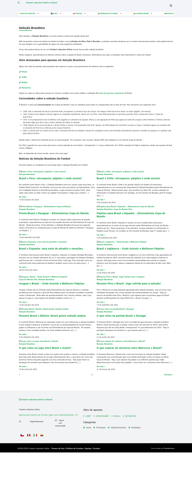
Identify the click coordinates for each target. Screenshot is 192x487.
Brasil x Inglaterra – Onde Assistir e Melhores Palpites (130, 248)
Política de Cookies (74, 448)
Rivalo (117, 416)
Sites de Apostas (27, 13)
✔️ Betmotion (25, 88)
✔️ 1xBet (23, 77)
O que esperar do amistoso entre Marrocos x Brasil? (129, 347)
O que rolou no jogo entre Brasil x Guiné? (45, 347)
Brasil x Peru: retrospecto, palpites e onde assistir (50, 178)
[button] (171, 5)
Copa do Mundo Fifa (123, 209)
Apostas (78, 13)
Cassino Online (142, 13)
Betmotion (130, 416)
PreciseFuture (169, 448)
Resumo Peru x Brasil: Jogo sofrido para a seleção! (129, 283)
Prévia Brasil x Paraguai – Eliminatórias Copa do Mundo (54, 213)
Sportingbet (102, 416)
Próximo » (168, 375)
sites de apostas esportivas (111, 93)
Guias (55, 13)
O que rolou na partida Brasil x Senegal (121, 315)
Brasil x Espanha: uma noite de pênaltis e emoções (51, 248)
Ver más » (23, 197)
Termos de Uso (58, 448)
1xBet (88, 416)
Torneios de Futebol (109, 13)
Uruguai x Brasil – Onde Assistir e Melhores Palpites (51, 283)
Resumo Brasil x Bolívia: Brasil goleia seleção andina (52, 315)
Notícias (170, 13)
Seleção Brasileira (27, 174)
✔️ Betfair (23, 82)
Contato (96, 448)
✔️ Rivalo (23, 72)
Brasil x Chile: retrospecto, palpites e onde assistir (128, 178)
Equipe (88, 448)
